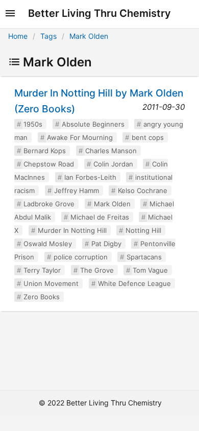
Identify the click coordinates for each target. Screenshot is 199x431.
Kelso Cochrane (142, 190)
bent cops (148, 137)
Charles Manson (111, 151)
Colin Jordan (113, 164)
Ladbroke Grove (48, 204)
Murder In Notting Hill (72, 230)
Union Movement (51, 283)
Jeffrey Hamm (76, 190)
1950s (32, 124)
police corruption (81, 257)
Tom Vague (150, 270)
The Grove (97, 270)
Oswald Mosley (47, 244)
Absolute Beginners (93, 124)
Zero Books (41, 297)
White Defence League (134, 283)
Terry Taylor (42, 270)
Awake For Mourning (80, 137)
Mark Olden (88, 36)
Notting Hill (143, 230)
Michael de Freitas (99, 217)
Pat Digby (106, 244)
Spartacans (144, 257)
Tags (48, 36)
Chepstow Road (48, 164)
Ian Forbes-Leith (90, 177)
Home (18, 36)
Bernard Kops (44, 151)
